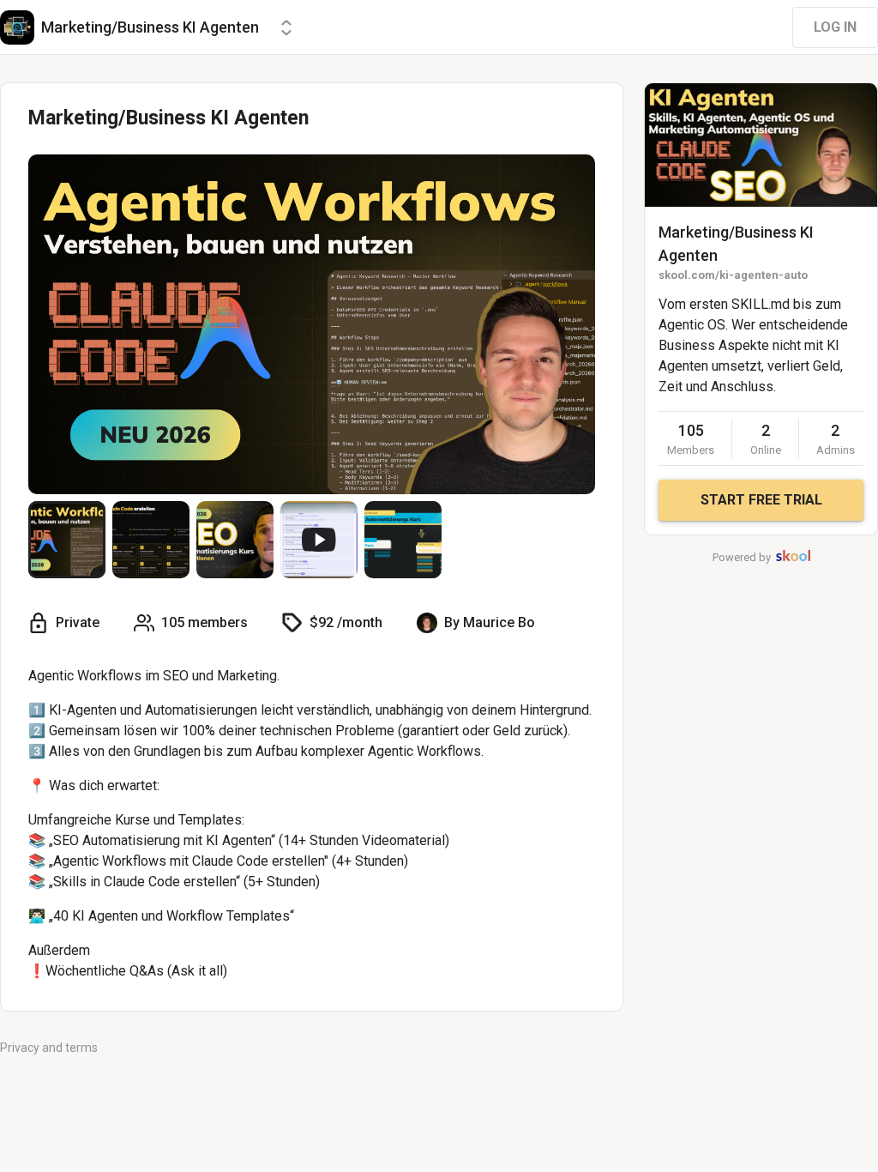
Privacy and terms (49, 1047)
